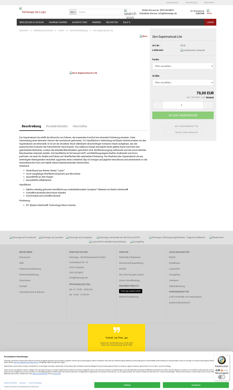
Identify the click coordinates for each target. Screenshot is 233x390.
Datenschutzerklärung (30, 269)
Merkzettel (208, 2)
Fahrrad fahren (58, 22)
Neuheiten (112, 22)
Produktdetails (57, 126)
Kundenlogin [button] (191, 2)
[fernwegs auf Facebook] (22, 238)
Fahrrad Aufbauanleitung (131, 263)
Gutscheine (24, 280)
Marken (96, 22)
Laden (210, 22)
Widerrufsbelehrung (29, 274)
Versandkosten (179, 291)
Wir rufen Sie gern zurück (131, 274)
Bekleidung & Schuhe (32, 22)
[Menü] (227, 356)
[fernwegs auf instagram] (79, 238)
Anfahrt (122, 269)
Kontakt (23, 286)
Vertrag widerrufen (131, 291)
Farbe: (155, 59)
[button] (171, 2)
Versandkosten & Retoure (32, 292)
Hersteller (80, 126)
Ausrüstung (79, 22)
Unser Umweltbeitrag (129, 280)
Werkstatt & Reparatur (130, 257)
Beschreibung (31, 126)
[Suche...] (127, 12)
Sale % (126, 22)
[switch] (221, 377)
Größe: (156, 76)
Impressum (24, 257)
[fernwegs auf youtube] (50, 238)
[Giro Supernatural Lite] (83, 73)
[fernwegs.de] (41, 12)
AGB (21, 263)
